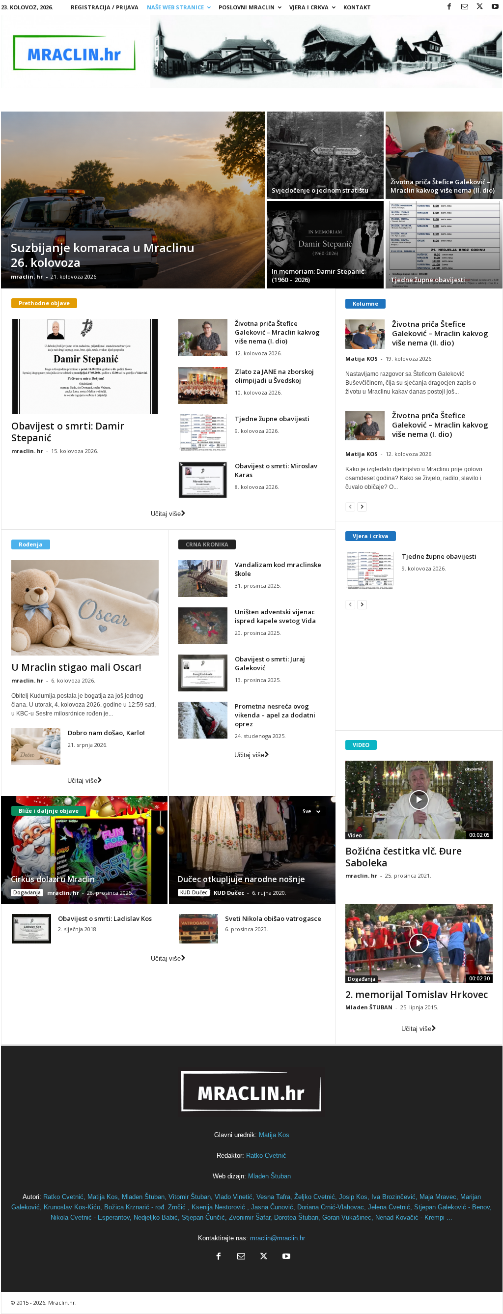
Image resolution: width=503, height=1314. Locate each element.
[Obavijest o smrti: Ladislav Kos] (31, 928)
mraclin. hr (27, 276)
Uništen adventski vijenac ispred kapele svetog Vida (275, 616)
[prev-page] (350, 506)
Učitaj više (166, 513)
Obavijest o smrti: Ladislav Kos (105, 918)
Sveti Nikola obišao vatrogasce (273, 918)
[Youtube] (495, 7)
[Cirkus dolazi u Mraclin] (84, 850)
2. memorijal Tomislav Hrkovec (416, 994)
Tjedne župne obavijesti (428, 279)
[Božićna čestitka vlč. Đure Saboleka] (419, 800)
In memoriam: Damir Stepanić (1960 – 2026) (318, 275)
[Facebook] (449, 7)
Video (355, 835)
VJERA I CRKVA (309, 7)
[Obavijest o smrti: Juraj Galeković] (202, 673)
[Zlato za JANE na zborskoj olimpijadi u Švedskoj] (202, 385)
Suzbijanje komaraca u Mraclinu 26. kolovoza (103, 254)
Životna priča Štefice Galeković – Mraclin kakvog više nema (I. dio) (277, 332)
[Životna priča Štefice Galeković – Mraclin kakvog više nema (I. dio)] (202, 337)
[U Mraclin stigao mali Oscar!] (85, 608)
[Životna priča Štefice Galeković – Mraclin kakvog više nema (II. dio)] (444, 155)
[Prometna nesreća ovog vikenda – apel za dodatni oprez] (202, 720)
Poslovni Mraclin (247, 7)
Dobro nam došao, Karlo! (106, 732)
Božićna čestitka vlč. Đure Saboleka (403, 857)
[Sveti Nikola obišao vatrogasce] (198, 928)
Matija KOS (361, 358)
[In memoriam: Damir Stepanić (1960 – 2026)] (325, 244)
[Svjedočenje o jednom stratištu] (325, 155)
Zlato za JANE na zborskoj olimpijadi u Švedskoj (274, 376)
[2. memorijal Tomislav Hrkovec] (419, 943)
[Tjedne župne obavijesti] (444, 244)
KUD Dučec (193, 892)
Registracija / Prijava (105, 7)
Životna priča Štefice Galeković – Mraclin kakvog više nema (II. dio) (443, 186)
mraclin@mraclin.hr (277, 1238)
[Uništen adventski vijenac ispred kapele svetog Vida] (202, 625)
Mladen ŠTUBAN (368, 1007)
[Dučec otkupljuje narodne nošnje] (251, 850)
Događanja (27, 892)
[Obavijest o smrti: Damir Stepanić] (85, 366)
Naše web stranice (175, 7)
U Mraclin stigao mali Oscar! (76, 667)
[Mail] (465, 7)
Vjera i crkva (371, 536)
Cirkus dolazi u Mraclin (53, 879)
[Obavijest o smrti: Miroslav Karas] (202, 479)
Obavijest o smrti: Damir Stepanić (67, 432)
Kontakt (357, 7)
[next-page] (362, 506)
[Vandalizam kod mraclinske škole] (202, 578)
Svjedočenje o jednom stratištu (320, 190)
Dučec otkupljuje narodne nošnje (241, 879)
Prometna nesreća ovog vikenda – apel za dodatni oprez (275, 715)
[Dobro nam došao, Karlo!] (35, 746)
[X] (480, 7)
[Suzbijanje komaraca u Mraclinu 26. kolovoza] (133, 200)
